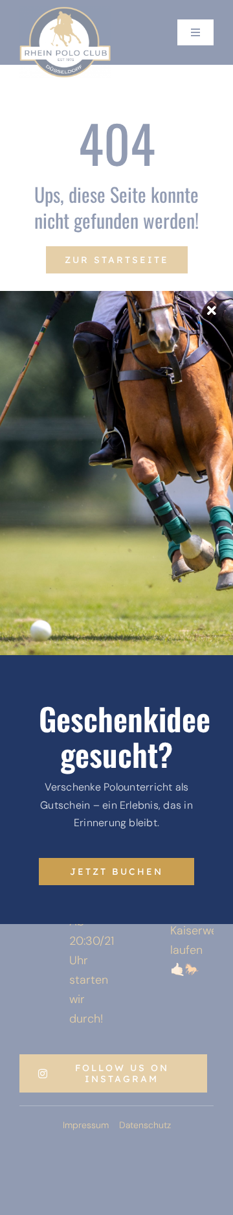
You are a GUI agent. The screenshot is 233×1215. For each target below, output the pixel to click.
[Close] (211, 311)
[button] (23, 1191)
